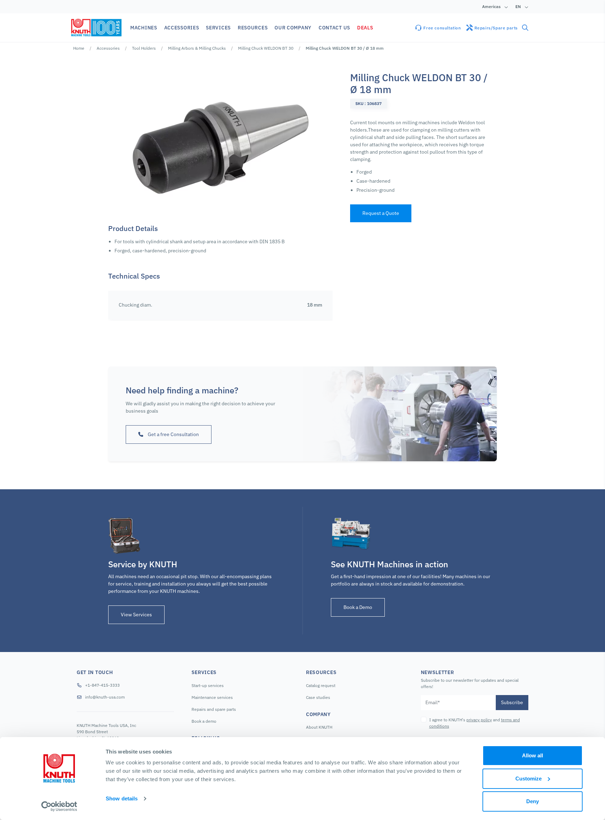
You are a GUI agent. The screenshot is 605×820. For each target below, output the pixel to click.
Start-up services (208, 685)
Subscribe (512, 702)
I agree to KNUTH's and (474, 723)
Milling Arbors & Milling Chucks (197, 48)
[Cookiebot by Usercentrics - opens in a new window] (59, 806)
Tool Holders (144, 48)
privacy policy (479, 719)
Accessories (108, 48)
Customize (528, 779)
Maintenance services (212, 697)
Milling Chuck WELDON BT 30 (265, 48)
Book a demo (204, 721)
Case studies (318, 697)
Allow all (532, 755)
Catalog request (320, 685)
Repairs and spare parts (214, 709)
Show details (122, 798)
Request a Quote (380, 213)
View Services (136, 614)
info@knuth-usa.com (105, 697)
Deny (532, 801)
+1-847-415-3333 (102, 685)
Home (78, 48)
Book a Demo (357, 607)
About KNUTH (319, 727)
